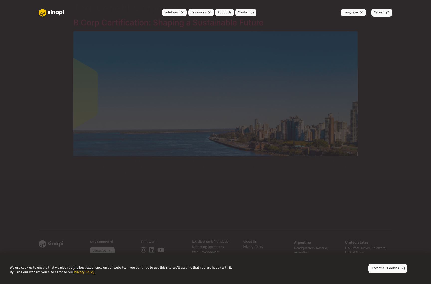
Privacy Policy (84, 272)
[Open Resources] (209, 12)
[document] (215, 142)
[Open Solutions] (182, 12)
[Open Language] (361, 12)
